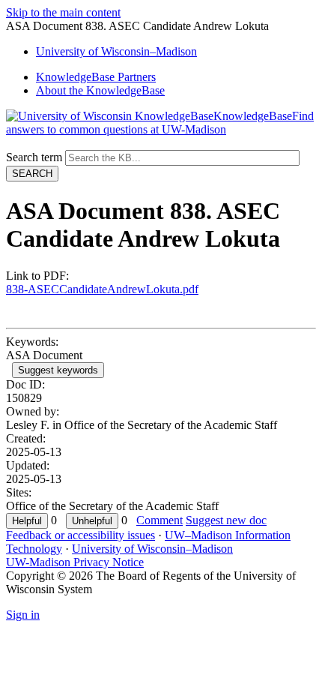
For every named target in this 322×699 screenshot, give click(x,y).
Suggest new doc (226, 520)
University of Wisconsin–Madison (152, 548)
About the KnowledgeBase (100, 90)
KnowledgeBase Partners (96, 76)
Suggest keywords (58, 370)
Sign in (23, 614)
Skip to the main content (63, 12)
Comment (159, 520)
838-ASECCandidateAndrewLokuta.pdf (102, 289)
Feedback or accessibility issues (80, 535)
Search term (34, 157)
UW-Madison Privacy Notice (75, 562)
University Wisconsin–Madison (116, 51)
